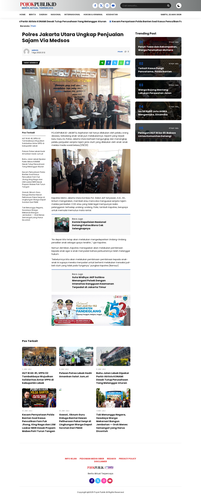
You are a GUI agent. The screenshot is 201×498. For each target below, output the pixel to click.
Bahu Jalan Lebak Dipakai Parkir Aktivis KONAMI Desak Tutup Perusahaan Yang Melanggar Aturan (33, 163)
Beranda (24, 26)
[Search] (168, 5)
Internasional (72, 14)
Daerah (43, 14)
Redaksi (111, 458)
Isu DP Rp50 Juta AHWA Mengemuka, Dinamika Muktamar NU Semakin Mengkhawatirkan (153, 116)
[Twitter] (101, 5)
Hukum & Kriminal (93, 14)
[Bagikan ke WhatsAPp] (121, 62)
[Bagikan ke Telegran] (127, 62)
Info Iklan (71, 458)
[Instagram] (107, 5)
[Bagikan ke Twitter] (115, 62)
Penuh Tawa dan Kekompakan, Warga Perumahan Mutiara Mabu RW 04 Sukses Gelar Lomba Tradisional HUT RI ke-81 (158, 51)
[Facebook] (95, 5)
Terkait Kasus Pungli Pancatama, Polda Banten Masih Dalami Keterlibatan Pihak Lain (155, 73)
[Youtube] (113, 5)
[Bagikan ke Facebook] (109, 62)
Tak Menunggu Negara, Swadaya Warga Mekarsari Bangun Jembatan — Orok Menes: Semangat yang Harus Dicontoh (33, 213)
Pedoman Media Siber (92, 458)
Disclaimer (100, 461)
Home (22, 14)
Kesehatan (112, 14)
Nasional (56, 14)
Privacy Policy (127, 458)
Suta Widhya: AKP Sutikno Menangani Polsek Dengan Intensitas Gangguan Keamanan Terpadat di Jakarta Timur (93, 282)
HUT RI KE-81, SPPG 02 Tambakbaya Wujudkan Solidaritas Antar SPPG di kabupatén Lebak (33, 142)
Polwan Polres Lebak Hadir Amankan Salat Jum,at (33, 152)
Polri (33, 26)
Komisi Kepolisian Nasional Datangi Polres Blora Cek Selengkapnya (89, 225)
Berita (32, 14)
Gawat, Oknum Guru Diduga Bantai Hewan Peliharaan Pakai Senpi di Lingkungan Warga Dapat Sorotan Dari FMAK (34, 197)
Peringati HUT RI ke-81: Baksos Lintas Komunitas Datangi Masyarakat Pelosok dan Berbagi (157, 137)
